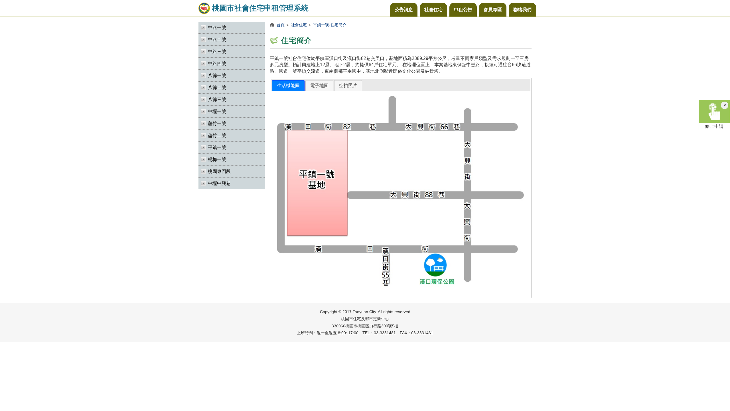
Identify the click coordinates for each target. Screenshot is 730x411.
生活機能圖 (288, 85)
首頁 (281, 25)
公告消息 (404, 9)
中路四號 (217, 63)
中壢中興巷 (219, 183)
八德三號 (217, 99)
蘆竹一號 (217, 123)
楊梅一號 (217, 159)
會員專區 (493, 9)
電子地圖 (319, 85)
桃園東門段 (219, 171)
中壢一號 (217, 111)
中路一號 (217, 27)
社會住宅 (433, 9)
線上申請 (714, 126)
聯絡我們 (522, 9)
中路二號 (217, 39)
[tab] (288, 85)
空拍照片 (348, 85)
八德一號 (217, 75)
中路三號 (217, 51)
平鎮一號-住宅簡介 (329, 25)
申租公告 (463, 9)
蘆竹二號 (217, 135)
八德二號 (217, 87)
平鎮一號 (217, 147)
